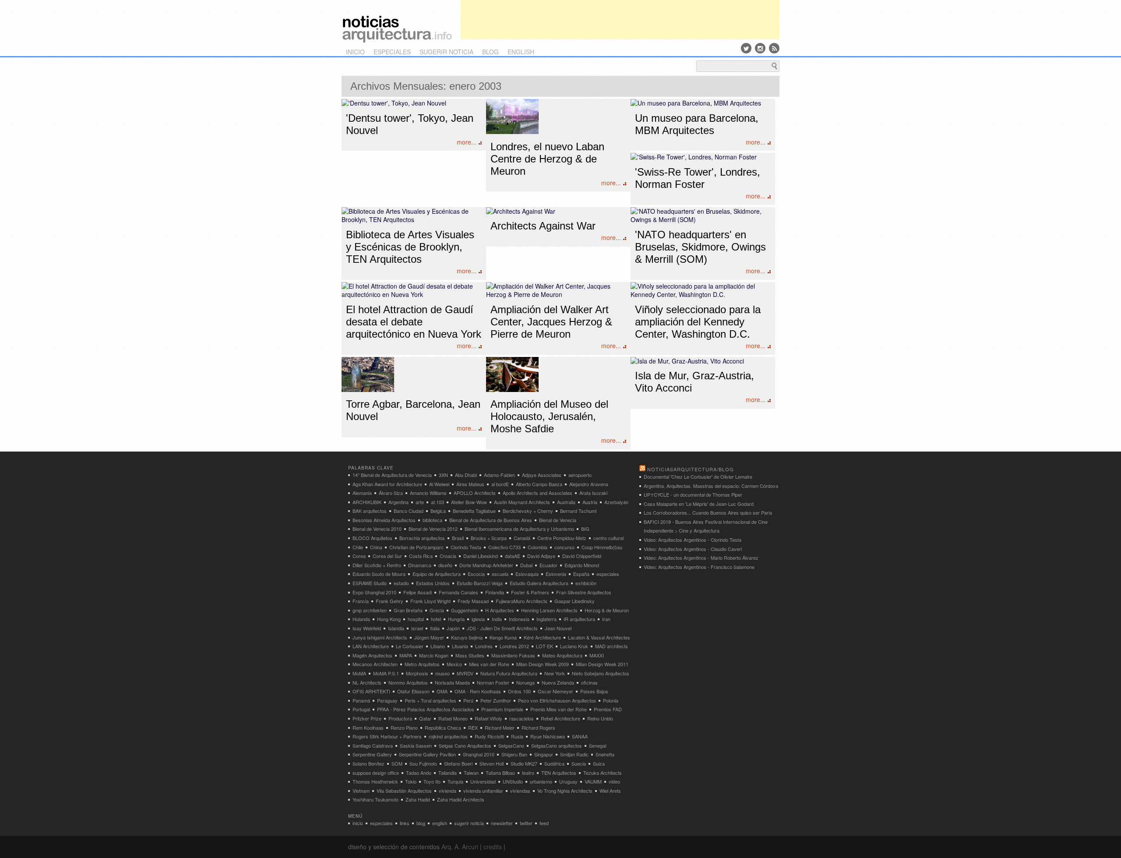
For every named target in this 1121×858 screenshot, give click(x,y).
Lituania (460, 646)
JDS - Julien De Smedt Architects (502, 628)
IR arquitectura (579, 618)
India (497, 618)
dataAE (512, 555)
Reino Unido (600, 718)
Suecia (578, 763)
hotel (436, 618)
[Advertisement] (620, 19)
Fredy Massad (473, 600)
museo (442, 673)
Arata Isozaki (593, 492)
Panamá (361, 700)
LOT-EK (544, 646)
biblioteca (432, 519)
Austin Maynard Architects (522, 501)
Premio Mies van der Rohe (558, 709)
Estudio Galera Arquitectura (539, 582)
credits (492, 846)
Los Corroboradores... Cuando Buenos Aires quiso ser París (708, 512)
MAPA (405, 655)
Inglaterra (546, 618)
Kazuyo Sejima (467, 637)
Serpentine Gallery (372, 754)
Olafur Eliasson (413, 691)
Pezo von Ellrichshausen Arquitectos (557, 700)
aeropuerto (580, 474)
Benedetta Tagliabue (474, 510)
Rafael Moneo (453, 718)
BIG (585, 528)
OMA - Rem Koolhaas (478, 691)
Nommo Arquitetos (408, 682)
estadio (401, 582)
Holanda (361, 618)
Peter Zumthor (495, 700)
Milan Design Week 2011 (602, 663)
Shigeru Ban (514, 754)
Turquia (455, 781)
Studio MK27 (524, 763)
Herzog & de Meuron (607, 610)
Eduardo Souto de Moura (379, 573)
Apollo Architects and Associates (537, 492)
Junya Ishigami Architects (380, 637)
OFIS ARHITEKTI (371, 691)
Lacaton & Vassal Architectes (599, 637)
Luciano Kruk (574, 646)
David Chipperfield (581, 555)
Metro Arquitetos (422, 663)
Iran (606, 618)
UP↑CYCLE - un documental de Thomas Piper (693, 494)
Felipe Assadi (417, 592)
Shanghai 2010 (478, 754)
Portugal (361, 709)
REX (473, 727)
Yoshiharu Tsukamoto (375, 799)
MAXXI (596, 655)
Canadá (522, 537)
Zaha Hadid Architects (460, 799)
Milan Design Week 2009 (542, 663)
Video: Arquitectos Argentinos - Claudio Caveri (693, 548)
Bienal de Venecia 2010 (377, 528)
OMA (442, 691)
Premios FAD (608, 709)
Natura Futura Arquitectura (508, 673)
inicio (355, 51)
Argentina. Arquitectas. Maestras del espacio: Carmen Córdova (711, 485)
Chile (358, 547)
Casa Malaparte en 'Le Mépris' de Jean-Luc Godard (699, 503)
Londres (484, 646)
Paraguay (387, 700)
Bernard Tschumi (578, 510)
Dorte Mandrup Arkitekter (486, 564)
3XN (443, 474)
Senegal (597, 745)
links (404, 822)
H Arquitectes (499, 610)
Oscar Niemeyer (555, 691)
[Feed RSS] (774, 48)
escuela (500, 573)
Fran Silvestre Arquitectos (583, 592)
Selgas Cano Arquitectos (465, 745)
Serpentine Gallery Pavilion (427, 754)
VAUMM (593, 781)
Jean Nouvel (558, 628)
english (521, 51)
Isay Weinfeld (367, 628)
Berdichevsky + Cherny (528, 510)
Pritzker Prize (367, 718)
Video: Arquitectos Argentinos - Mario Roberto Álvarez (701, 557)
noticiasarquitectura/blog (690, 469)
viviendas (520, 790)
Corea (359, 555)
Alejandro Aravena (588, 483)
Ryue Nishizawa (547, 736)
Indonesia (519, 618)
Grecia (437, 610)
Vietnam (361, 790)
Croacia (448, 555)
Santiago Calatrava (373, 745)
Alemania (362, 492)
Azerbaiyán (616, 501)
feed (544, 822)
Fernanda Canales (458, 592)
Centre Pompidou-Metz (561, 537)
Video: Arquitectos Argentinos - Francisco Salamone (699, 566)
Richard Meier (500, 727)
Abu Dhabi (466, 474)
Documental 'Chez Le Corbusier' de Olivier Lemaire (698, 476)
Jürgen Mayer (429, 637)
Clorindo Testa (466, 547)
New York (554, 673)
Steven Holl (491, 763)
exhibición (585, 582)
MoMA (359, 673)
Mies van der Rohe (489, 663)
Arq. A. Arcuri (459, 846)
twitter (526, 822)
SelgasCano (511, 745)
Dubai (526, 564)
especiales (392, 51)
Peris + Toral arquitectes (430, 700)
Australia (566, 501)
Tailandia (447, 772)
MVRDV (465, 673)
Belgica (438, 510)
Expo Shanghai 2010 (374, 592)
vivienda (447, 790)
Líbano (437, 646)
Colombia (537, 547)
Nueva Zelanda (558, 682)
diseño (445, 564)
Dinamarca (419, 564)
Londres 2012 (514, 646)
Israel (417, 628)
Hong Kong (389, 618)
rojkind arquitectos (448, 736)
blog (490, 51)
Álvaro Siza (391, 492)
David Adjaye (541, 555)
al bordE (500, 483)
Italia (435, 628)
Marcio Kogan (433, 655)
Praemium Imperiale (502, 709)
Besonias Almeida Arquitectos (384, 519)
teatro (528, 772)
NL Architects (367, 682)
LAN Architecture (371, 646)
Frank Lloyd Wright (430, 600)
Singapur (543, 754)
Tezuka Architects (602, 772)
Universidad (483, 781)
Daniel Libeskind (480, 555)
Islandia (396, 628)
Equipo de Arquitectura (436, 573)
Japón (453, 628)
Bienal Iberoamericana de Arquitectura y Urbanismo (519, 528)
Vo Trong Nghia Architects (564, 790)
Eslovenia (556, 573)
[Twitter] (746, 48)
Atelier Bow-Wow (469, 501)
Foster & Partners (530, 592)
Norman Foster (493, 682)
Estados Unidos (433, 582)
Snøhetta (605, 754)
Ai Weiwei (439, 483)
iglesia (478, 618)
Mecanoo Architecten (375, 663)
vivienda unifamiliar (483, 790)
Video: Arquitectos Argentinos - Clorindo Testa (692, 539)
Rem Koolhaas (368, 727)
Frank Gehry (389, 600)
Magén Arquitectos (372, 655)
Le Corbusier (409, 646)
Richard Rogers (538, 727)
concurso (564, 547)
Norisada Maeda (452, 682)
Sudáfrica (554, 763)
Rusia (517, 736)
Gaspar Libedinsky (574, 600)
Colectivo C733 (504, 547)
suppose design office (376, 772)
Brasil (458, 537)
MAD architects (611, 646)
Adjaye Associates (541, 474)
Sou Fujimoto (423, 763)
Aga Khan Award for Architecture (387, 483)
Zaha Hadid (417, 799)
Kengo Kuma (503, 637)
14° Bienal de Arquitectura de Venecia (392, 474)
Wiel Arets (610, 790)
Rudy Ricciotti (489, 736)
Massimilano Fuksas (513, 655)
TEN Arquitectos (558, 772)
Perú (468, 700)
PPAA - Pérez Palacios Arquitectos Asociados (425, 709)
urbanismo (541, 781)
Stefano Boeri (458, 763)
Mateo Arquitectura (562, 655)
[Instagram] (760, 48)
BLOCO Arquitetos (372, 537)
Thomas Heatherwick (375, 781)
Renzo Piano (404, 727)
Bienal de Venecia (557, 519)
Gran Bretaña (408, 610)
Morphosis (417, 673)
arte (420, 501)
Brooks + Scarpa (489, 537)
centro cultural (608, 537)
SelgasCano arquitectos (556, 745)
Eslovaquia (527, 573)
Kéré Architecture (542, 637)
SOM (396, 763)
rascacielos (521, 718)
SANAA (580, 736)
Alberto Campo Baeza (539, 483)
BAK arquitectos (370, 510)
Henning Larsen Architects (549, 610)
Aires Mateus (470, 483)
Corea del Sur (387, 555)
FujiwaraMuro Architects (521, 600)
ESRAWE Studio (370, 582)
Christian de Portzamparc (416, 547)
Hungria (456, 618)
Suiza (599, 763)
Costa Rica (421, 555)
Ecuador (548, 564)
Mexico (454, 663)
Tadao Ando (418, 772)
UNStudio (513, 781)
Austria (589, 501)
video (614, 781)
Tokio (410, 781)
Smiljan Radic (574, 754)
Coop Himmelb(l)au (602, 547)
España (581, 573)
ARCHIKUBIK (367, 501)
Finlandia (494, 592)
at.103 (437, 501)
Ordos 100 (519, 691)
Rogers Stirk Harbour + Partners (387, 736)
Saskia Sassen (416, 745)
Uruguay (568, 781)
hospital (416, 618)
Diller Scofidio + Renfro (377, 564)
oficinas (589, 682)
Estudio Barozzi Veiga (480, 582)
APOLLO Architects (475, 492)
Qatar (425, 718)
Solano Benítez (368, 763)
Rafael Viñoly (488, 718)
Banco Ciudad (408, 510)
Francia (361, 600)
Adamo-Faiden (499, 474)
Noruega (525, 682)
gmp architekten (370, 610)
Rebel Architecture (560, 718)
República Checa (443, 727)
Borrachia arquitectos (422, 537)
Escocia (476, 573)
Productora (400, 718)
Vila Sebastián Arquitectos (404, 790)
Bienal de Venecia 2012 (433, 528)
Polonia (610, 700)
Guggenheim (464, 610)
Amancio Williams (428, 492)
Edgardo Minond (581, 564)
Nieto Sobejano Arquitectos (600, 673)
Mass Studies (469, 655)
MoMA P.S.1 (386, 673)
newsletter (502, 822)
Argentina (398, 501)
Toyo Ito (432, 781)
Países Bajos (594, 691)
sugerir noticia (446, 51)
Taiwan (471, 772)
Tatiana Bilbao (500, 772)
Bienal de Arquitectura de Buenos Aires (490, 519)
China (376, 547)
